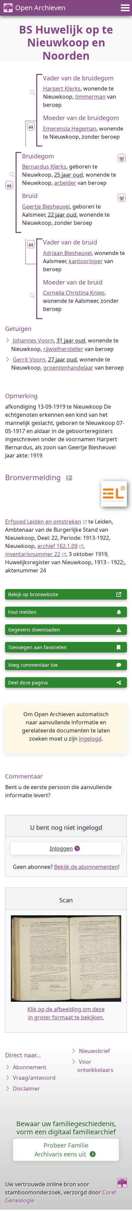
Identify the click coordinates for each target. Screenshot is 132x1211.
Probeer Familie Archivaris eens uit (61, 1149)
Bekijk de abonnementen (86, 867)
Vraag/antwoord (34, 1077)
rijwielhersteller (63, 349)
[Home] (122, 1183)
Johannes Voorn (33, 340)
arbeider (65, 183)
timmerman (90, 96)
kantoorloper (86, 261)
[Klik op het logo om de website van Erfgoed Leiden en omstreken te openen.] (110, 489)
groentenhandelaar (68, 367)
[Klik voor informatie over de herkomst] (67, 477)
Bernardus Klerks (44, 166)
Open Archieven (40, 7)
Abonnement (29, 1067)
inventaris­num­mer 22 (32, 554)
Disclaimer (26, 1088)
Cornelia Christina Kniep (74, 292)
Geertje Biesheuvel (46, 206)
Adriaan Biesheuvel (67, 253)
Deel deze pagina (28, 682)
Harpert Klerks (62, 88)
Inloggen (61, 848)
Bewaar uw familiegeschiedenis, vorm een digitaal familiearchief (66, 1127)
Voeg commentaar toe (33, 665)
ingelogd (90, 738)
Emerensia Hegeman (69, 128)
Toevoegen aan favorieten (37, 647)
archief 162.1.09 (57, 546)
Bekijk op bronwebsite (33, 594)
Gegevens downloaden (34, 629)
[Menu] (124, 7)
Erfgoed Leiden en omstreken (43, 521)
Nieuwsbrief (94, 1051)
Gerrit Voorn (29, 359)
